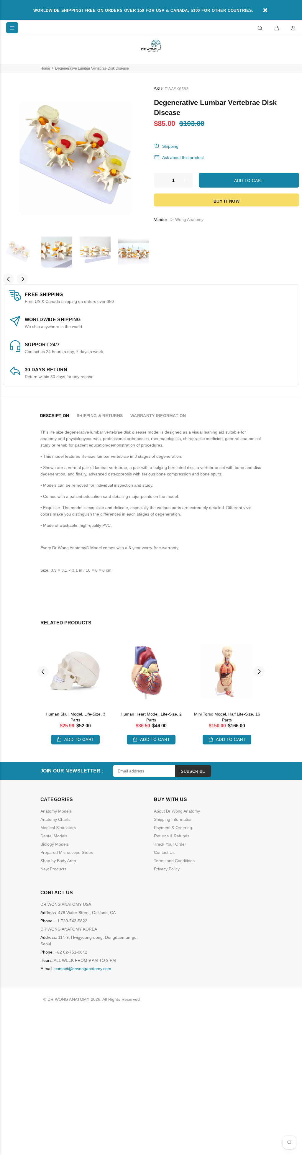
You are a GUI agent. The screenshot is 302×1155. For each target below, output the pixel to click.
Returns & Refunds (171, 836)
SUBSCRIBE (193, 771)
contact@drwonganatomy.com (83, 968)
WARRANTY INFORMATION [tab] (158, 415)
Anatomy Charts (55, 819)
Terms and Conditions (174, 860)
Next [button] (22, 279)
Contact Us (164, 852)
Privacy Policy (167, 869)
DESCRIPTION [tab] (54, 415)
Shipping (170, 146)
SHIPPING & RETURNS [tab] (100, 415)
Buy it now (226, 201)
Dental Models (53, 836)
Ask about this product (183, 157)
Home (45, 68)
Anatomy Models (56, 811)
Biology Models (54, 844)
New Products (53, 869)
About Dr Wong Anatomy (177, 811)
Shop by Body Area (58, 860)
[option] (22, 252)
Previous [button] (8, 279)
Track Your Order (170, 844)
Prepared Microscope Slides (66, 852)
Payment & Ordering (173, 827)
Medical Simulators (58, 827)
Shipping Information (173, 819)
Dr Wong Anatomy (186, 219)
